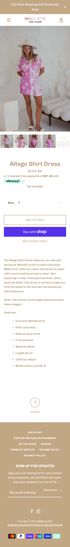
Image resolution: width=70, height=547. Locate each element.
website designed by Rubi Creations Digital (35, 525)
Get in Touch (28, 444)
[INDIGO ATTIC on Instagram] (38, 511)
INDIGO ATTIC (44, 521)
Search (46, 444)
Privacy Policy (35, 455)
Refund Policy (49, 449)
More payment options (35, 240)
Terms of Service (22, 449)
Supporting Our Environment (35, 438)
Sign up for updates (35, 466)
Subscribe (50, 490)
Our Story (35, 432)
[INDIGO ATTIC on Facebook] (32, 511)
